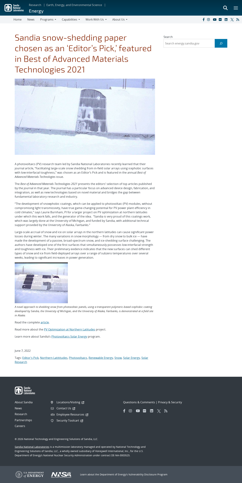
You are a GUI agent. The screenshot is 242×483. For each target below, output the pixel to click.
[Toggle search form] (225, 8)
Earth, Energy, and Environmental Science (74, 5)
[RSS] (238, 19)
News (31, 19)
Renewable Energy (101, 358)
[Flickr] (221, 19)
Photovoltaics (78, 358)
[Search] (221, 43)
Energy (36, 10)
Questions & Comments (139, 402)
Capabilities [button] (69, 19)
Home (17, 19)
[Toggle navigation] (7, 19)
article (45, 322)
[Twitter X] (232, 19)
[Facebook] (203, 19)
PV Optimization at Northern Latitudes (69, 329)
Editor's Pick (30, 358)
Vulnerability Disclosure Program (147, 474)
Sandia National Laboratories (32, 446)
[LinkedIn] (227, 19)
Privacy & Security (170, 402)
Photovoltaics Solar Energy (69, 336)
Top (231, 479)
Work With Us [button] (95, 19)
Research (35, 5)
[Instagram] (209, 19)
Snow (118, 358)
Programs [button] (47, 19)
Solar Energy (131, 358)
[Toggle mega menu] (236, 8)
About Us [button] (118, 19)
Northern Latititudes (53, 358)
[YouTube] (215, 19)
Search (168, 37)
